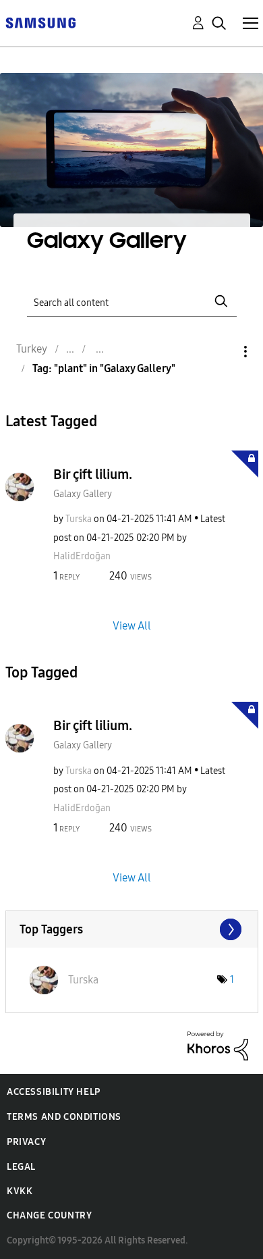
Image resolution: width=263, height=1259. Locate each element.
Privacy (26, 1142)
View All (132, 625)
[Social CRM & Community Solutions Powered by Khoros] (217, 1045)
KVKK (19, 1191)
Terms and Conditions (64, 1117)
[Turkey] (40, 22)
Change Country (49, 1215)
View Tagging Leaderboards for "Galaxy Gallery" (132, 929)
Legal (21, 1167)
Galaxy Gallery (82, 494)
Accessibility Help (53, 1092)
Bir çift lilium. (92, 474)
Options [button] (222, 351)
